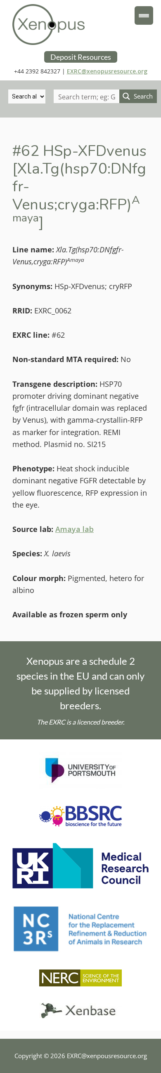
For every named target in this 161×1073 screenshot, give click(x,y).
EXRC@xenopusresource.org (107, 71)
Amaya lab (74, 529)
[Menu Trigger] (144, 15)
